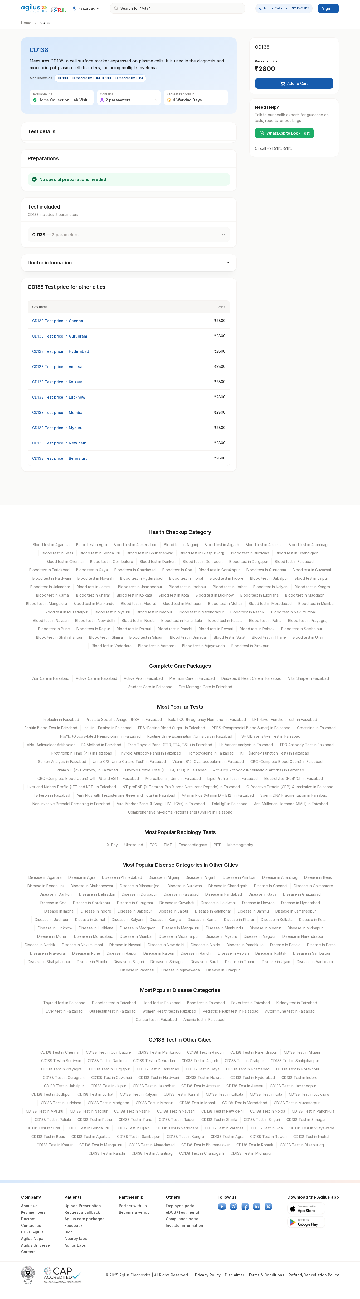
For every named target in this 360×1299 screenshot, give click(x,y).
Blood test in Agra (91, 544)
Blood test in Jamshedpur (140, 586)
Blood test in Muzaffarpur (66, 612)
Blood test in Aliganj (181, 544)
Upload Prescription (83, 1205)
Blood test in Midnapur (182, 603)
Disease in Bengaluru (45, 886)
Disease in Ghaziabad (302, 894)
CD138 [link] (45, 23)
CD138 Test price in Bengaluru (60, 458)
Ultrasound (133, 844)
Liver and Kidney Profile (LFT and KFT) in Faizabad (71, 787)
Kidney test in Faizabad (296, 1002)
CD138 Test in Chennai (59, 1052)
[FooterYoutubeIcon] (222, 1206)
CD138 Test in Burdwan (61, 1060)
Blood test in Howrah (95, 578)
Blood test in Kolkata (134, 595)
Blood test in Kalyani (270, 586)
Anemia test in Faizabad (204, 1019)
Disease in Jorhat (90, 919)
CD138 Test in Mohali (197, 1102)
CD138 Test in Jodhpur (51, 1094)
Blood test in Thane (269, 637)
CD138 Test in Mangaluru (100, 1145)
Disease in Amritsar (239, 877)
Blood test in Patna (265, 620)
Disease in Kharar (239, 919)
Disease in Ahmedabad (122, 877)
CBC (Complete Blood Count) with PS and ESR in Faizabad (88, 778)
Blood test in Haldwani (51, 578)
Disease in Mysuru (221, 936)
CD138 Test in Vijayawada (311, 1128)
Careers (28, 1252)
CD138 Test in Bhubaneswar (205, 1145)
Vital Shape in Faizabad (308, 678)
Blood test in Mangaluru (46, 603)
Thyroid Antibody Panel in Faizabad (150, 753)
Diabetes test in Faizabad (114, 1002)
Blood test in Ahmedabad (135, 544)
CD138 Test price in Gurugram (59, 336)
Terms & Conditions (266, 1275)
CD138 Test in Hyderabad (252, 1077)
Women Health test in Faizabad (169, 1011)
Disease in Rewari (233, 953)
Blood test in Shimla (106, 637)
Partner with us (133, 1205)
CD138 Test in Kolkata (224, 1094)
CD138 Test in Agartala (90, 1136)
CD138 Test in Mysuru (44, 1111)
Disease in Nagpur (260, 936)
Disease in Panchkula (245, 945)
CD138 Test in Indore (299, 1077)
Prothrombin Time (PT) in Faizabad (81, 753)
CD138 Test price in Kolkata (57, 382)
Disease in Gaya (262, 894)
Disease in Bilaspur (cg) (140, 886)
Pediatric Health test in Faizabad (231, 1011)
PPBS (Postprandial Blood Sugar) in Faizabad (251, 728)
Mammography (240, 844)
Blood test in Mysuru (112, 612)
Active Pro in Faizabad (143, 678)
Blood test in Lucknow (215, 595)
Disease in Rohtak (270, 953)
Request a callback (82, 1212)
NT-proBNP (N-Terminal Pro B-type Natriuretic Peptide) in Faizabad (181, 787)
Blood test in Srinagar (188, 637)
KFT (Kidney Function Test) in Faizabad (274, 753)
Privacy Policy (208, 1275)
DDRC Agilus (32, 1232)
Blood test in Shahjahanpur (59, 637)
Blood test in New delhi (95, 620)
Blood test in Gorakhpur (219, 570)
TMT (168, 844)
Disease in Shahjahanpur (49, 961)
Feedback (73, 1225)
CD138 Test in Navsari (176, 1111)
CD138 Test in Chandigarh (201, 1153)
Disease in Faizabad (181, 894)
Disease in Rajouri (158, 953)
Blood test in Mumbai (316, 603)
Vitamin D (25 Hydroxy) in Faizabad (87, 770)
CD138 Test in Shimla (219, 1119)
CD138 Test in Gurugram (64, 1077)
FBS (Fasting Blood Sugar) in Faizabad (171, 728)
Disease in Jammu (253, 911)
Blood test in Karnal (53, 595)
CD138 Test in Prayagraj (61, 1069)
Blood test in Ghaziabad (135, 570)
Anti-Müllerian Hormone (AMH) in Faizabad (291, 803)
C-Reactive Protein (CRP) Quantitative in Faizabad (289, 787)
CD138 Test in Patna (94, 1119)
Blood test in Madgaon (304, 595)
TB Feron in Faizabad (51, 795)
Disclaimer (234, 1275)
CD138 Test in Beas (48, 1136)
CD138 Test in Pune (135, 1119)
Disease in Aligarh (201, 877)
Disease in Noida (205, 945)
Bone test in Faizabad (206, 1002)
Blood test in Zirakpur (250, 645)
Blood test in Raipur (93, 629)
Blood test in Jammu (94, 586)
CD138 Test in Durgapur (109, 1069)
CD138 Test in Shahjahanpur (295, 1060)
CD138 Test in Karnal (181, 1094)
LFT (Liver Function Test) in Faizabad (284, 719)
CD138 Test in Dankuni (107, 1060)
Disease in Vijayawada (180, 970)
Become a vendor (135, 1212)
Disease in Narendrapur (302, 936)
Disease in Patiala (285, 945)
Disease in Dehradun (97, 894)
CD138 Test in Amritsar (200, 1086)
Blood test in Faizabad (294, 561)
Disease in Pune (86, 953)
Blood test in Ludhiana (259, 595)
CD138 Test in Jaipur (108, 1086)
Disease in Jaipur (173, 911)
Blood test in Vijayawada (203, 645)
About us (29, 1205)
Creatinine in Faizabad (316, 728)
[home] (43, 8)
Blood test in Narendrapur (201, 612)
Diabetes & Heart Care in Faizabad (251, 678)
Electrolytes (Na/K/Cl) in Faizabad (293, 778)
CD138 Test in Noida (267, 1111)
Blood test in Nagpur (154, 612)
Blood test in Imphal (186, 578)
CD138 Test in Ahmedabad (152, 1145)
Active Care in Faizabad (96, 678)
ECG (153, 844)
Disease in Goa (53, 902)
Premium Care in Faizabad (192, 678)
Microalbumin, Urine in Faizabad (173, 778)
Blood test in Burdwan (250, 553)
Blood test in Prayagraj (307, 620)
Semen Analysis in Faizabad (62, 761)
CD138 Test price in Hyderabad (60, 351)
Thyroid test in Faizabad (64, 1002)
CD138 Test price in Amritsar (58, 366)
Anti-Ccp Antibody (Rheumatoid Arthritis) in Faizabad (258, 770)
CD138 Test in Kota (266, 1094)
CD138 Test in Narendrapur (253, 1052)
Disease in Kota (312, 919)
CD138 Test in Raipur (177, 1119)
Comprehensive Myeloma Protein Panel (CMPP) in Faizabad (180, 812)
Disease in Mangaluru (180, 928)
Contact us (31, 1225)
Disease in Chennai (270, 886)
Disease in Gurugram (135, 902)
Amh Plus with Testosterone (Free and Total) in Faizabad (126, 795)
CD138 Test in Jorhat (95, 1094)
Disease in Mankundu (224, 928)
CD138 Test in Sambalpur (138, 1136)
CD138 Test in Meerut (154, 1102)
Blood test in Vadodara (112, 645)
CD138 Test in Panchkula (313, 1111)
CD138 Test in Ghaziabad (248, 1069)
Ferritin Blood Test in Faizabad (51, 728)
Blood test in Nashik (247, 612)
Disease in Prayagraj (48, 953)
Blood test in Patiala (225, 620)
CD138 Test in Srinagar (306, 1119)
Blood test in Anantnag (308, 544)
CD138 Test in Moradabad (244, 1102)
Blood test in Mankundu (94, 603)
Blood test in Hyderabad (141, 578)
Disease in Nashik (40, 945)
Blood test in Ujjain (308, 637)
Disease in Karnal (202, 919)
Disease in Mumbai (136, 936)
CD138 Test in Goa (267, 1128)
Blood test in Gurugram (266, 570)
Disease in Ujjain (276, 961)
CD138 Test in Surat (43, 1128)
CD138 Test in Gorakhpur (297, 1069)
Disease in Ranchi (196, 953)
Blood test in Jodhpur (187, 586)
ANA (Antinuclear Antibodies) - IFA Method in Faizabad (74, 744)
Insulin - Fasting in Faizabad (108, 728)
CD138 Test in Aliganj (302, 1052)
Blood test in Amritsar (264, 544)
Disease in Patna (321, 945)
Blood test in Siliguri (146, 637)
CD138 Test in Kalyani (138, 1094)
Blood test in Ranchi (175, 629)
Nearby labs (76, 1238)
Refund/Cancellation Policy (314, 1275)
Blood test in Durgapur (248, 561)
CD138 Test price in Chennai (58, 321)
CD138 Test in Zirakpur (244, 1060)
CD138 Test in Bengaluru (88, 1128)
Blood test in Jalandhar (50, 586)
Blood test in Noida (138, 620)
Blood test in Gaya (92, 570)
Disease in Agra (81, 877)
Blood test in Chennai (65, 561)
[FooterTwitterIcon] (268, 1206)
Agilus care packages (84, 1219)
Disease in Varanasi (137, 970)
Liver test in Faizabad (64, 1011)
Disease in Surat (204, 961)
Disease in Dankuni (56, 894)
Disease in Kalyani (127, 919)
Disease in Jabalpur (135, 911)
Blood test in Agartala (51, 544)
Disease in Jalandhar (213, 911)
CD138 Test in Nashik (132, 1111)
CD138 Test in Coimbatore (108, 1052)
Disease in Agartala (45, 877)
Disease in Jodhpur (52, 919)
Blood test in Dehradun (203, 561)
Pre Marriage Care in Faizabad (205, 687)
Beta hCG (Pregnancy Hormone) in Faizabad (207, 719)
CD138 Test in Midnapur (251, 1153)
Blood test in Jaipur (311, 578)
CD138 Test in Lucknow (309, 1094)
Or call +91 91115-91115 (274, 148)
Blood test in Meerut (138, 603)
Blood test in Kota (174, 595)
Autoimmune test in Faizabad (290, 1011)
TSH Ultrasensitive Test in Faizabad (269, 736)
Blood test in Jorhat (230, 586)
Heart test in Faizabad (162, 1002)
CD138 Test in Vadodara (177, 1128)
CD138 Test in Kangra (185, 1136)
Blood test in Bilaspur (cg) (202, 553)
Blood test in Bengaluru (100, 553)
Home (26, 23)
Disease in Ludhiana (96, 928)
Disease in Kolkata (277, 919)
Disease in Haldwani (218, 902)
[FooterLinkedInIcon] (256, 1206)
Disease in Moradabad (93, 936)
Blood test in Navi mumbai (293, 612)
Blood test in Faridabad (49, 570)
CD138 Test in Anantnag (152, 1153)
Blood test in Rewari (216, 629)
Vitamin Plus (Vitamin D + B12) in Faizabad (218, 795)
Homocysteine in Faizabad (211, 753)
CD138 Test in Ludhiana (61, 1102)
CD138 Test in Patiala (53, 1119)
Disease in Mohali (52, 936)
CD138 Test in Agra (227, 1136)
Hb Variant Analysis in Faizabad (246, 744)
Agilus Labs (75, 1245)
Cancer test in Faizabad (156, 1019)
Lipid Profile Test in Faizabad (232, 778)
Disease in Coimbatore (313, 886)
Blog (69, 1232)
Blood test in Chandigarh (297, 553)
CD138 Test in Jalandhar (154, 1086)
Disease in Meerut (265, 928)
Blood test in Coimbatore (111, 561)
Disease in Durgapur (139, 894)
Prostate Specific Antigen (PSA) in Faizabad (124, 719)
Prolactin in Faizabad (61, 719)
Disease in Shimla (92, 961)
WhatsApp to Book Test (288, 133)
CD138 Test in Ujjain (133, 1128)
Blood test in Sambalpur (301, 629)
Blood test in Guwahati (312, 570)
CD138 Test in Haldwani (158, 1077)
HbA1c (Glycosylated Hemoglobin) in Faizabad (100, 736)
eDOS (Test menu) (182, 1212)
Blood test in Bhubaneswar (150, 553)
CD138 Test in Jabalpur (64, 1086)
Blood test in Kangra (312, 586)
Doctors (28, 1219)
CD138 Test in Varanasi (224, 1128)
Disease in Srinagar (167, 961)
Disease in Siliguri (129, 961)
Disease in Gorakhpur (91, 902)
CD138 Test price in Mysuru (57, 427)
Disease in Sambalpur (311, 953)
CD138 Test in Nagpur (89, 1111)
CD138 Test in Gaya (203, 1069)
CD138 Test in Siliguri (262, 1119)
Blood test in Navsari (51, 620)
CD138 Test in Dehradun (154, 1060)
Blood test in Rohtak (257, 629)
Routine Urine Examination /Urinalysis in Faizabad (189, 736)
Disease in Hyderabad (300, 902)
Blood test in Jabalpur (269, 578)
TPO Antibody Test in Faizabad (306, 744)
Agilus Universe (35, 1245)
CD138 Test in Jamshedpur (293, 1086)
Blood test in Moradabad (270, 603)
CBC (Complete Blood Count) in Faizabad (286, 761)
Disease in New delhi (166, 945)
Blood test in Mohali (225, 603)
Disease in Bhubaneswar (92, 886)
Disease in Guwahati (176, 902)
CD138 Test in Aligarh (200, 1060)
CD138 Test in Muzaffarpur (297, 1102)
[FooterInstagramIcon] (233, 1206)
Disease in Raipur (122, 953)
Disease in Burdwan (185, 886)
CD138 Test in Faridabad (158, 1069)
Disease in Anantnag (280, 877)
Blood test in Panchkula (181, 620)
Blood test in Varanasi (157, 645)
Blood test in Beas (57, 553)
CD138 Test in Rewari (268, 1136)
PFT (217, 844)
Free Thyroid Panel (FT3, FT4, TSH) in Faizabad (170, 744)
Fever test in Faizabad (250, 1002)
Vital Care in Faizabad (50, 678)
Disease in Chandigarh (227, 886)
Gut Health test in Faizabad (112, 1011)
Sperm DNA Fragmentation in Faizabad (293, 795)
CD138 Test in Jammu (244, 1086)
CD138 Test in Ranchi (107, 1153)
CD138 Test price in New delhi (59, 443)
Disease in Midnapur (305, 928)
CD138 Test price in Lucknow (58, 397)
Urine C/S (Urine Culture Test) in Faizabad (129, 761)
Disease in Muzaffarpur (179, 936)
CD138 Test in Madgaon (108, 1102)
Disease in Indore (96, 911)
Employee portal (181, 1205)
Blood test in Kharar (93, 595)
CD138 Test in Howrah (205, 1077)
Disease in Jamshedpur (295, 911)
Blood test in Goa (177, 570)
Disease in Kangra (165, 919)
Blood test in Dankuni (158, 561)
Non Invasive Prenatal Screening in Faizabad (71, 803)
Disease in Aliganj (164, 877)
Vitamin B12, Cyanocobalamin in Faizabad (208, 761)
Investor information (184, 1225)
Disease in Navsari (125, 945)
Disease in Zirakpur (223, 970)
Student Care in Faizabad (150, 687)
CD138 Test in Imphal (311, 1136)
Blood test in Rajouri (134, 629)
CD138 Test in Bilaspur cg (302, 1145)
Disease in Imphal (59, 911)
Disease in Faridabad (223, 894)
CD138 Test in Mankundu (159, 1052)
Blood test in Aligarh (222, 544)
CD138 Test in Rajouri (205, 1052)
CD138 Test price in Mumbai (58, 412)
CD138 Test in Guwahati (111, 1077)
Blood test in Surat (229, 637)
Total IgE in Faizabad (229, 803)
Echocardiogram (193, 844)
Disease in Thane (240, 961)
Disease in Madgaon (137, 928)
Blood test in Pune (54, 629)
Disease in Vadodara (315, 961)
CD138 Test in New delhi (222, 1111)
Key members (33, 1212)
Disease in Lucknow (55, 928)
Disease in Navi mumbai (82, 945)
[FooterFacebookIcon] (245, 1206)
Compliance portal (183, 1219)
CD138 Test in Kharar (55, 1145)
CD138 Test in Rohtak (254, 1145)
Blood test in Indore (227, 578)
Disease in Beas (318, 877)
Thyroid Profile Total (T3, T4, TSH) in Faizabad (165, 770)
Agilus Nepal (33, 1238)
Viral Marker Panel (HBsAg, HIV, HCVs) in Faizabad (161, 803)
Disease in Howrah (258, 902)
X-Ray (112, 844)
